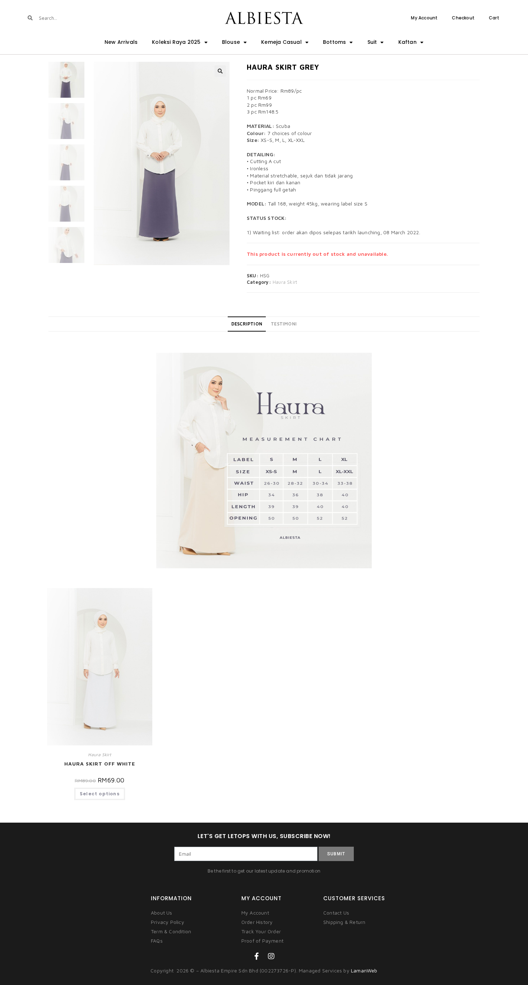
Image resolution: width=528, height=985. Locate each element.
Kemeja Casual (281, 42)
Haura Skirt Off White (99, 763)
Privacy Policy (167, 922)
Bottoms (334, 42)
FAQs (157, 941)
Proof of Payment (262, 941)
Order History (257, 922)
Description (246, 324)
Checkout (463, 18)
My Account (424, 18)
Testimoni (284, 324)
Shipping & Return (344, 922)
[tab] (247, 324)
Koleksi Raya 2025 (176, 42)
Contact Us (336, 913)
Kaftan (407, 42)
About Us (161, 913)
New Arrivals (121, 42)
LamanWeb (364, 970)
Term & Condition (171, 931)
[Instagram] (271, 956)
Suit (372, 42)
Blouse (231, 42)
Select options (100, 794)
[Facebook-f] (257, 956)
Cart (494, 18)
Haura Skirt (285, 282)
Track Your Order (261, 931)
